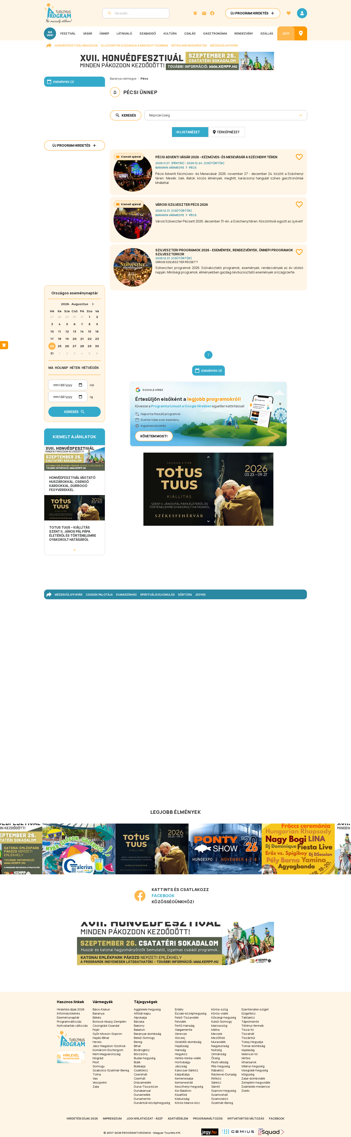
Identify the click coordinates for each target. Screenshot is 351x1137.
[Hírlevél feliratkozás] (195, 13)
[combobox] (149, 115)
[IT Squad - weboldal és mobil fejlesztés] (271, 1131)
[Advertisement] (208, 317)
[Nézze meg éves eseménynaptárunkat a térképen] (301, 33)
